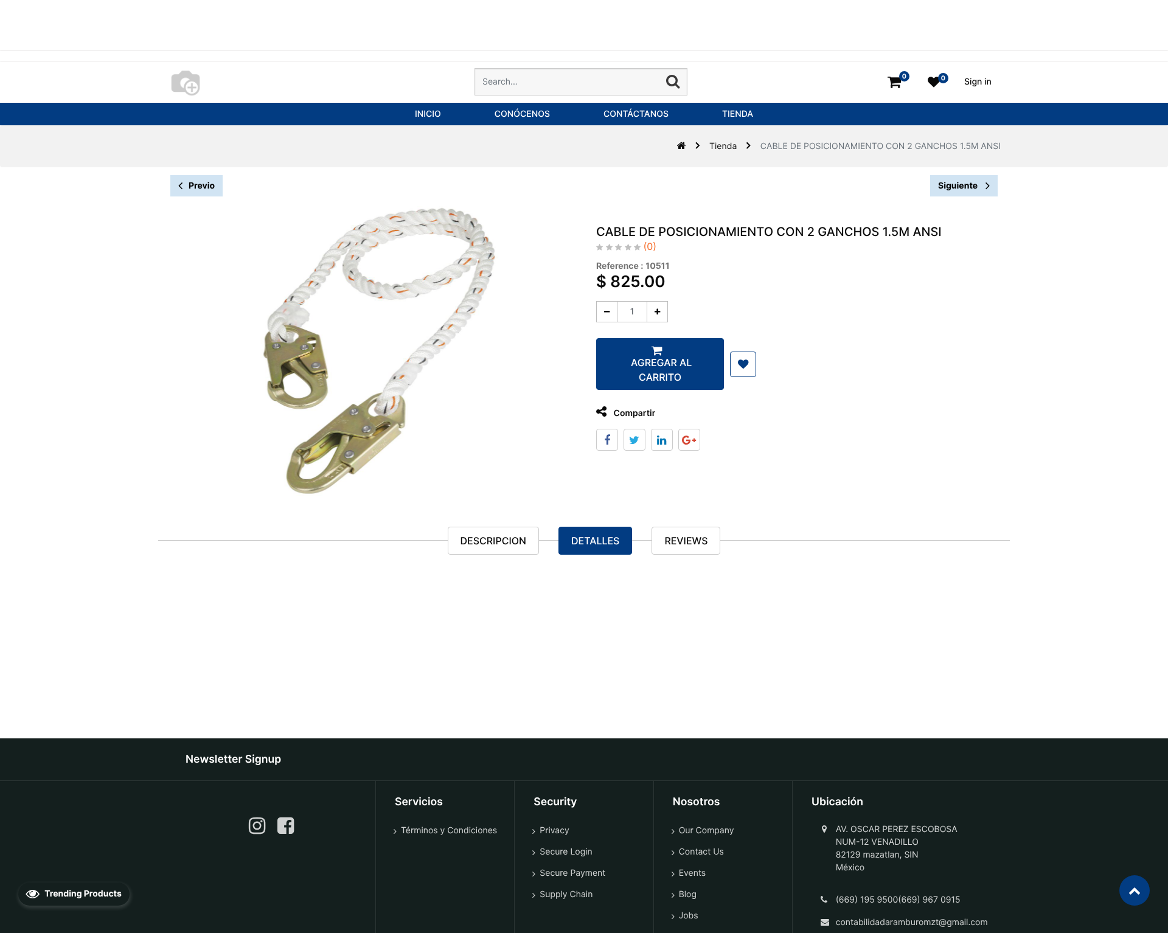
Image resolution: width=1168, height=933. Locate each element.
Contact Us (701, 852)
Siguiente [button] (958, 186)
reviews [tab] (685, 541)
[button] (743, 364)
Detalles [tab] (595, 541)
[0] (894, 82)
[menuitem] (428, 114)
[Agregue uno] (657, 311)
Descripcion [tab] (493, 541)
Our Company (706, 830)
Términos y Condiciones (449, 830)
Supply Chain (566, 894)
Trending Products (82, 894)
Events (692, 873)
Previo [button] (202, 186)
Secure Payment (572, 873)
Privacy (554, 830)
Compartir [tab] (633, 413)
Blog (688, 894)
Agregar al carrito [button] (660, 369)
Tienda (723, 146)
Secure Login (566, 852)
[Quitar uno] (606, 311)
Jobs (688, 915)
